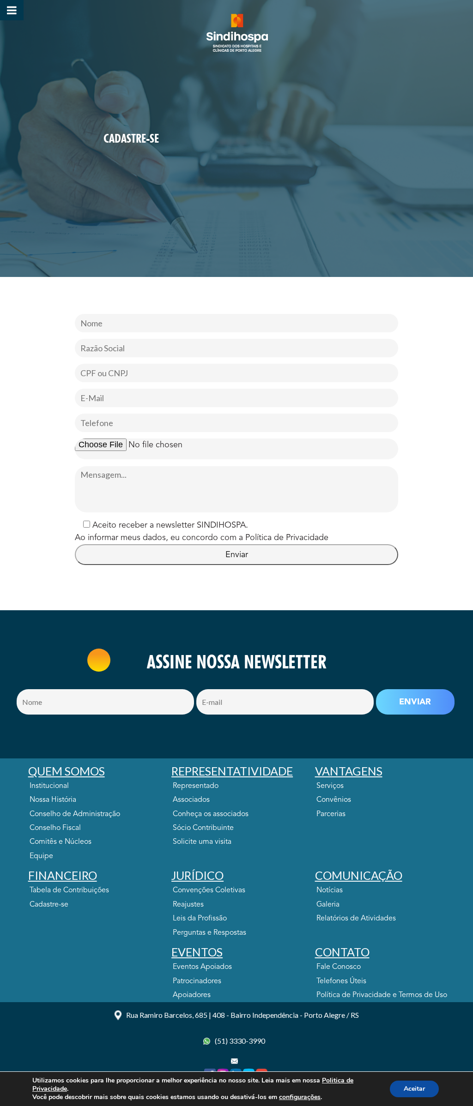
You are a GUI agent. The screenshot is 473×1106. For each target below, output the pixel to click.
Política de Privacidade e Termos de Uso (381, 995)
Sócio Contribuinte (203, 828)
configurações (300, 1097)
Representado (195, 786)
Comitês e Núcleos (60, 842)
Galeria (328, 904)
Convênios (333, 800)
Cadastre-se (49, 904)
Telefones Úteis (341, 981)
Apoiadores (192, 995)
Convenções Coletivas (209, 890)
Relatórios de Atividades (356, 918)
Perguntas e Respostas (209, 933)
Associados (191, 800)
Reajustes (188, 904)
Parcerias (331, 814)
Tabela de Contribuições (69, 890)
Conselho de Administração (75, 814)
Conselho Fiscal (55, 828)
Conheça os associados (211, 814)
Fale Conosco (338, 967)
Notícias (329, 890)
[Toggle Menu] (12, 10)
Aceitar (414, 1088)
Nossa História (53, 800)
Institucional (49, 786)
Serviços (330, 786)
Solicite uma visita (202, 842)
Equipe (41, 856)
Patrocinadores (197, 981)
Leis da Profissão (200, 918)
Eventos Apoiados (202, 967)
